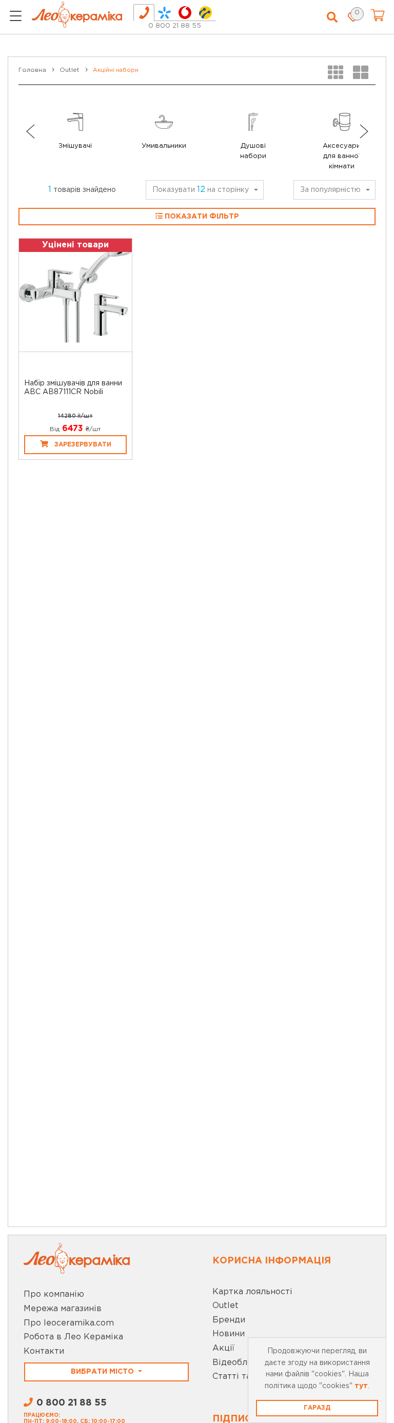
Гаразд (317, 1408)
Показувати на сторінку (200, 189)
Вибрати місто (103, 1372)
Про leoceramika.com (69, 1323)
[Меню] (16, 17)
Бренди (228, 1320)
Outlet (225, 1306)
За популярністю (330, 190)
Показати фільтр (201, 216)
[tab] (143, 12)
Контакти (44, 1351)
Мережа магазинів (63, 1309)
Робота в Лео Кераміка (73, 1337)
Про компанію (54, 1294)
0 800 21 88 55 (174, 26)
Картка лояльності (252, 1292)
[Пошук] (332, 17)
